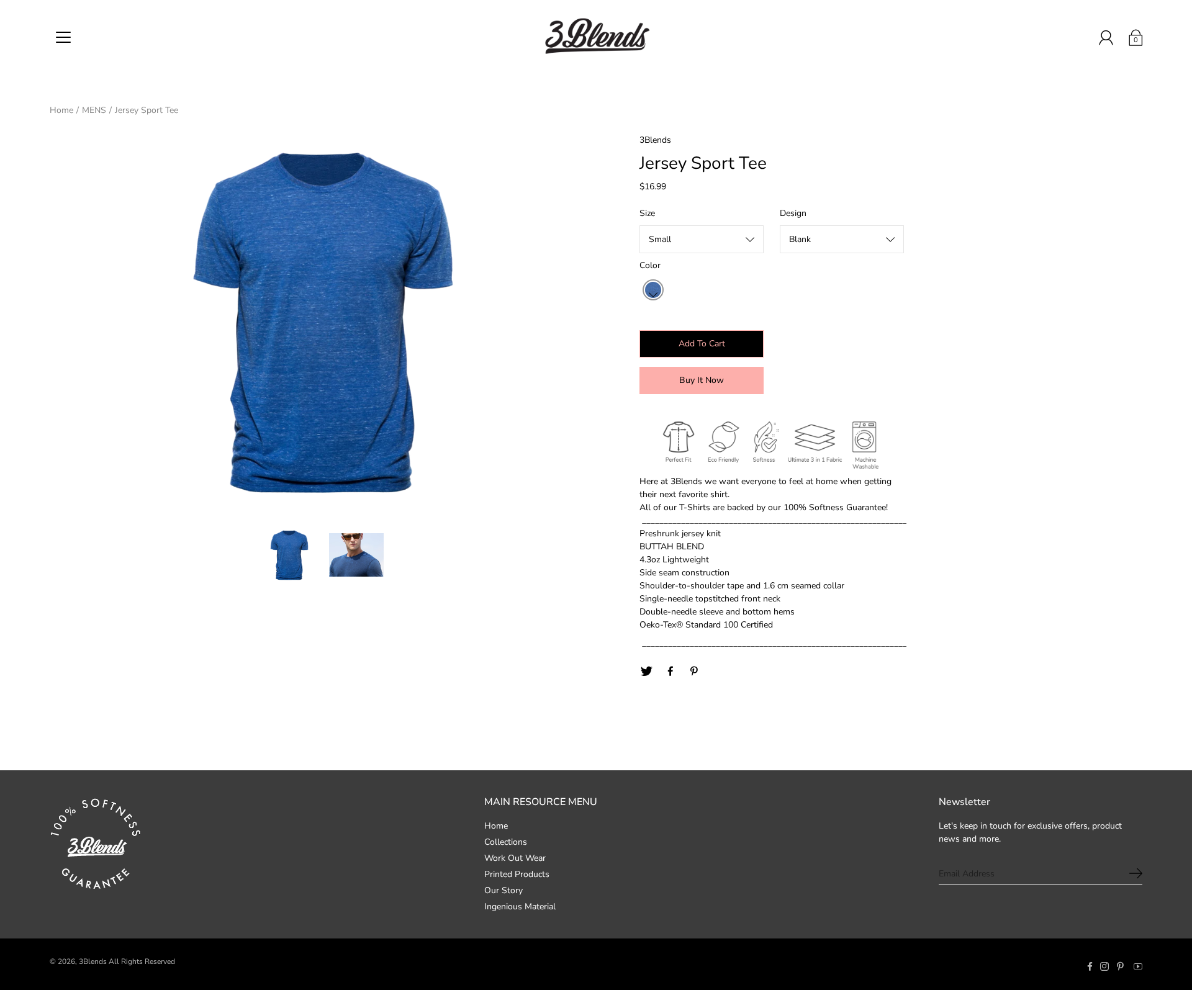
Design (793, 213)
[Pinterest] (694, 671)
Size (647, 213)
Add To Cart (702, 343)
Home (61, 110)
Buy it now (701, 380)
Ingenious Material (520, 906)
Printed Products (516, 874)
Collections (505, 842)
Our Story (503, 890)
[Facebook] (670, 671)
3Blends (93, 961)
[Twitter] (646, 671)
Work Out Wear (515, 858)
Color (650, 265)
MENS (94, 110)
